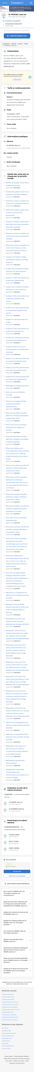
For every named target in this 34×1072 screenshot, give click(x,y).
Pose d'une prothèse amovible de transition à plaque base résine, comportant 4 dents (17, 529)
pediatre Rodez (5, 1043)
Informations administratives (18, 884)
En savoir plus (20, 10)
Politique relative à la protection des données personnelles (16, 1058)
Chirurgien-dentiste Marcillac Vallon (10, 1017)
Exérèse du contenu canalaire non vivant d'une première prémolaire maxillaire (17, 236)
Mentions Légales (8, 1056)
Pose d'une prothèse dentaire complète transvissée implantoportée (16, 403)
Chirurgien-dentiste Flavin (8, 1012)
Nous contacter (9, 1061)
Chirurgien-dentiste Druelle (8, 999)
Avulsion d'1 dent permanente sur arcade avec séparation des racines (17, 298)
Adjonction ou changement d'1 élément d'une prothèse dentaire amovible (17, 595)
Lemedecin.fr (6, 43)
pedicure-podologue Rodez (8, 1046)
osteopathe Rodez (6, 1041)
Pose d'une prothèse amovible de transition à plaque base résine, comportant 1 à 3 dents (17, 508)
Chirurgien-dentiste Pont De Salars (9, 1019)
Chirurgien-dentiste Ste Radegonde (9, 1007)
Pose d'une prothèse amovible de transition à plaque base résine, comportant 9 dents (17, 468)
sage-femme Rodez (6, 1048)
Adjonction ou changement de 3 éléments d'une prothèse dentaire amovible (17, 736)
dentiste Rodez (5, 1028)
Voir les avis (17, 79)
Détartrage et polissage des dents (17, 386)
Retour (4, 3)
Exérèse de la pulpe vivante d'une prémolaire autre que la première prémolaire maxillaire (17, 224)
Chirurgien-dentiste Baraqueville (9, 1014)
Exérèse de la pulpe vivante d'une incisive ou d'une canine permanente (17, 212)
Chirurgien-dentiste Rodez (17, 17)
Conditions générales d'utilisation (21, 1056)
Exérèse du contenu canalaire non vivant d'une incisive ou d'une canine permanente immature (17, 247)
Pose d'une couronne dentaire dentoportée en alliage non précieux (16, 427)
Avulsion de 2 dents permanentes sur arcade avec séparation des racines (17, 310)
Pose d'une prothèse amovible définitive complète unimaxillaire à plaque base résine (17, 415)
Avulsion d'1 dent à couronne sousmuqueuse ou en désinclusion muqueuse (17, 349)
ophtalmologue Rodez (7, 1038)
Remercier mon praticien (17, 876)
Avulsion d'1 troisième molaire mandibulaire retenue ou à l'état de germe (17, 259)
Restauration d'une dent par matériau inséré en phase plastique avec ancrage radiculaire (17, 621)
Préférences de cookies (19, 1061)
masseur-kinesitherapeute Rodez (9, 1033)
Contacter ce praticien (13, 21)
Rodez (26, 43)
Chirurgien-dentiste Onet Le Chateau (10, 1002)
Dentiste (13, 43)
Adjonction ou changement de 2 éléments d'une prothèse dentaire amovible (17, 725)
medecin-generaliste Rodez (8, 1035)
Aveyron (20, 43)
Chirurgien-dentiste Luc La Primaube (10, 1004)
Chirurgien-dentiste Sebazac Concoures (10, 1009)
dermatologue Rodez (6, 1030)
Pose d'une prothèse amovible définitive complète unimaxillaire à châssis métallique (17, 439)
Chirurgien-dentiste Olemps (8, 997)
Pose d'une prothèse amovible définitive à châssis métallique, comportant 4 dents (16, 496)
